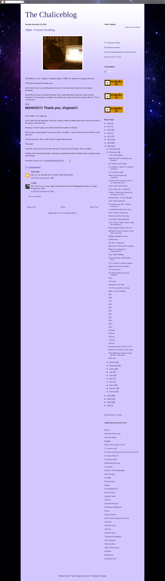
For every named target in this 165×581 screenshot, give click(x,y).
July (111, 372)
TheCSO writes (110, 533)
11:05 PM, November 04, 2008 (42, 192)
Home (63, 207)
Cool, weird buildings (116, 254)
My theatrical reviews (112, 47)
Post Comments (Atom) (68, 213)
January (112, 392)
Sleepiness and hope (116, 285)
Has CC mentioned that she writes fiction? (120, 52)
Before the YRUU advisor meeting (121, 246)
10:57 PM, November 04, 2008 (42, 178)
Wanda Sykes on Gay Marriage (120, 198)
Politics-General (110, 515)
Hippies (107, 485)
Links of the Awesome (117, 201)
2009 (109, 143)
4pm (110, 311)
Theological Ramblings (112, 537)
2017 (109, 127)
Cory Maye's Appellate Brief (119, 219)
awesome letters (110, 437)
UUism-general (109, 540)
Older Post (94, 207)
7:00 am (112, 340)
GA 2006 (107, 478)
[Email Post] (69, 161)
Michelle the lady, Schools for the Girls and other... (121, 232)
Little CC (107, 500)
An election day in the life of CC (120, 346)
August (112, 369)
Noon (110, 324)
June (111, 375)
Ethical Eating (109, 474)
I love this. (112, 281)
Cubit (33, 172)
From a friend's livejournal (118, 213)
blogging (107, 441)
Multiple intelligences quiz (118, 236)
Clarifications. (114, 239)
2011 (109, 136)
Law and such (109, 492)
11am (111, 327)
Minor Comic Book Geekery (119, 216)
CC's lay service (115, 270)
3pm (110, 314)
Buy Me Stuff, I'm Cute (113, 415)
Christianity (108, 467)
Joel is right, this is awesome (119, 189)
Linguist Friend (109, 496)
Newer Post (31, 207)
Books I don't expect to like (114, 445)
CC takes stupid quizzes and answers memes (121, 452)
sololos (87, 576)
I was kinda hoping (115, 155)
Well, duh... (113, 358)
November (113, 152)
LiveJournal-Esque (111, 504)
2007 (109, 396)
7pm (110, 301)
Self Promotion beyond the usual (116, 518)
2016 (109, 130)
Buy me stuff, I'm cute (112, 57)
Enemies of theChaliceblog (114, 470)
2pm (110, 317)
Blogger (103, 576)
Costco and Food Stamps (118, 186)
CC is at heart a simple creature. (121, 263)
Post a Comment (34, 196)
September (113, 366)
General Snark (109, 481)
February (112, 388)
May (111, 379)
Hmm (111, 278)
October (112, 362)
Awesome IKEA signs (112, 434)
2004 (109, 405)
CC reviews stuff (110, 448)
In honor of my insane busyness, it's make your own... (121, 182)
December (113, 149)
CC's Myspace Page (112, 43)
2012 (109, 133)
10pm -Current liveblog (117, 291)
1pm (110, 320)
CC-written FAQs (110, 459)
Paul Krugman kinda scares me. (121, 228)
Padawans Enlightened (112, 507)
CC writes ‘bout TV (111, 456)
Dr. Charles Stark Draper (118, 164)
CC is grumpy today (116, 172)
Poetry (106, 511)
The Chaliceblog (51, 14)
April (111, 382)
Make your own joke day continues (118, 176)
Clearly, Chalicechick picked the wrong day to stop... (120, 193)
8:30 (110, 298)
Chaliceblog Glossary (112, 463)
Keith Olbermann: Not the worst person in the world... (120, 354)
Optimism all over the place (119, 266)
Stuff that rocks (110, 526)
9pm (110, 294)
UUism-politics (109, 544)
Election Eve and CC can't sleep (121, 350)
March (111, 385)
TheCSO (107, 529)
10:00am (112, 330)
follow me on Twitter (132, 27)
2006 (109, 399)
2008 (109, 146)
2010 (109, 140)
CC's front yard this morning (119, 288)
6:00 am (112, 343)
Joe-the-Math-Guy (111, 489)
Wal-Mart (107, 551)
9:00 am (112, 333)
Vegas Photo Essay (111, 548)
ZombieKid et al (110, 559)
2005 (109, 402)
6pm (110, 304)
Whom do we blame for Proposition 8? (117, 250)
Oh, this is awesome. (116, 243)
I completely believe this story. (120, 209)
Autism (107, 430)
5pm (110, 307)
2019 (109, 123)
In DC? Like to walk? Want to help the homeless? (121, 224)
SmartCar (108, 522)
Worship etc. (109, 555)
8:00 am (112, 337)
